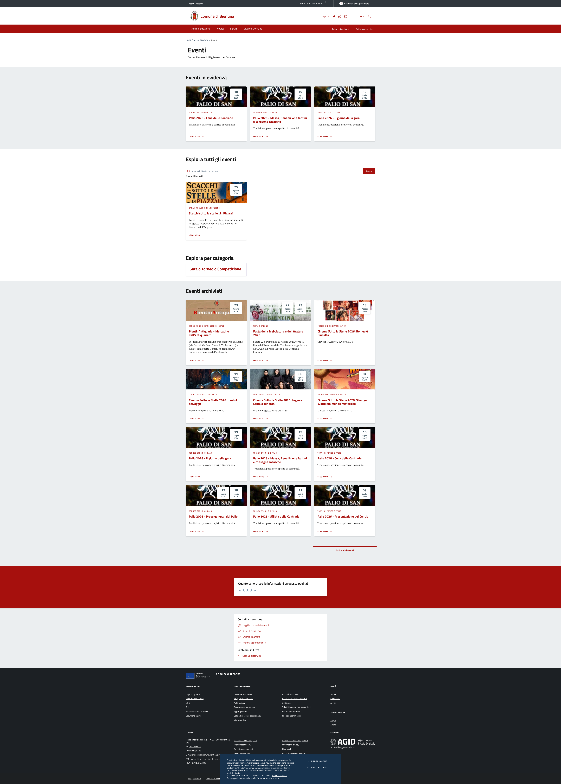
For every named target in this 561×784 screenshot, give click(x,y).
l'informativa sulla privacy (268, 778)
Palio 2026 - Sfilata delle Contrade (276, 516)
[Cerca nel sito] (369, 16)
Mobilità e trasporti (290, 694)
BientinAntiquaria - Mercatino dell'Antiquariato (209, 333)
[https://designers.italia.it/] (352, 741)
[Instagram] (344, 16)
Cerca (369, 171)
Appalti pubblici (240, 711)
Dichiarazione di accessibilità (294, 753)
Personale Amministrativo (197, 711)
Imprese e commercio (291, 715)
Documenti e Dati (193, 715)
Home (188, 39)
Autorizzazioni (240, 703)
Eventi (333, 724)
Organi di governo (193, 694)
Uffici (188, 703)
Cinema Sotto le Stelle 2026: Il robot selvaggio (213, 402)
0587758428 (195, 750)
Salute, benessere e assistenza (247, 715)
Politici (188, 707)
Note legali (286, 749)
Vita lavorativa (240, 720)
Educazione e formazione (244, 707)
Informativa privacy (290, 744)
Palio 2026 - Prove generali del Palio (213, 516)
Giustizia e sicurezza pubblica (294, 698)
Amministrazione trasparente (295, 740)
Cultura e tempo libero (291, 711)
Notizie (333, 694)
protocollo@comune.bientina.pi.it (206, 754)
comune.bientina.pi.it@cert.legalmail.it (206, 759)
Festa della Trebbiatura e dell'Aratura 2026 (278, 333)
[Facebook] (333, 16)
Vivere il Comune (201, 39)
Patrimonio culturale (340, 29)
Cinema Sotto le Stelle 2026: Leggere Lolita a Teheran (278, 402)
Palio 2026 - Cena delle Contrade (211, 118)
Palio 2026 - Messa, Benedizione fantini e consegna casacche (280, 120)
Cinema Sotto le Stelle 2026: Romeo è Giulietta (342, 333)
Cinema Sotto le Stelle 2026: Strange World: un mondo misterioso (342, 402)
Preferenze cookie (279, 775)
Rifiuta (319, 761)
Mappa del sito (194, 778)
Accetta (319, 767)
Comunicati (335, 698)
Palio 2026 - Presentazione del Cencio (342, 516)
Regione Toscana (195, 3)
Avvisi (333, 703)
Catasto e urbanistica (243, 694)
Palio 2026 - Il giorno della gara (338, 118)
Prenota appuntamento (312, 3)
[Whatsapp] (339, 16)
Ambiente (286, 703)
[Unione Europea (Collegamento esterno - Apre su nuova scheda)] (199, 676)
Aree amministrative (195, 698)
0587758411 (195, 746)
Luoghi (333, 720)
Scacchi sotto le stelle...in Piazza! (211, 213)
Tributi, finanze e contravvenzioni (296, 707)
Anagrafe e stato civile (243, 698)
